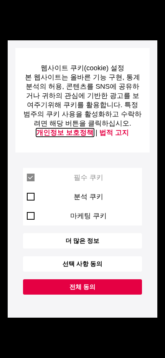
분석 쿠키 (88, 197)
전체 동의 (82, 286)
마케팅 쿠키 (88, 216)
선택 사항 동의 (82, 263)
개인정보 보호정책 (65, 132)
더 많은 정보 (82, 240)
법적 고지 (114, 132)
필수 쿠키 (88, 177)
